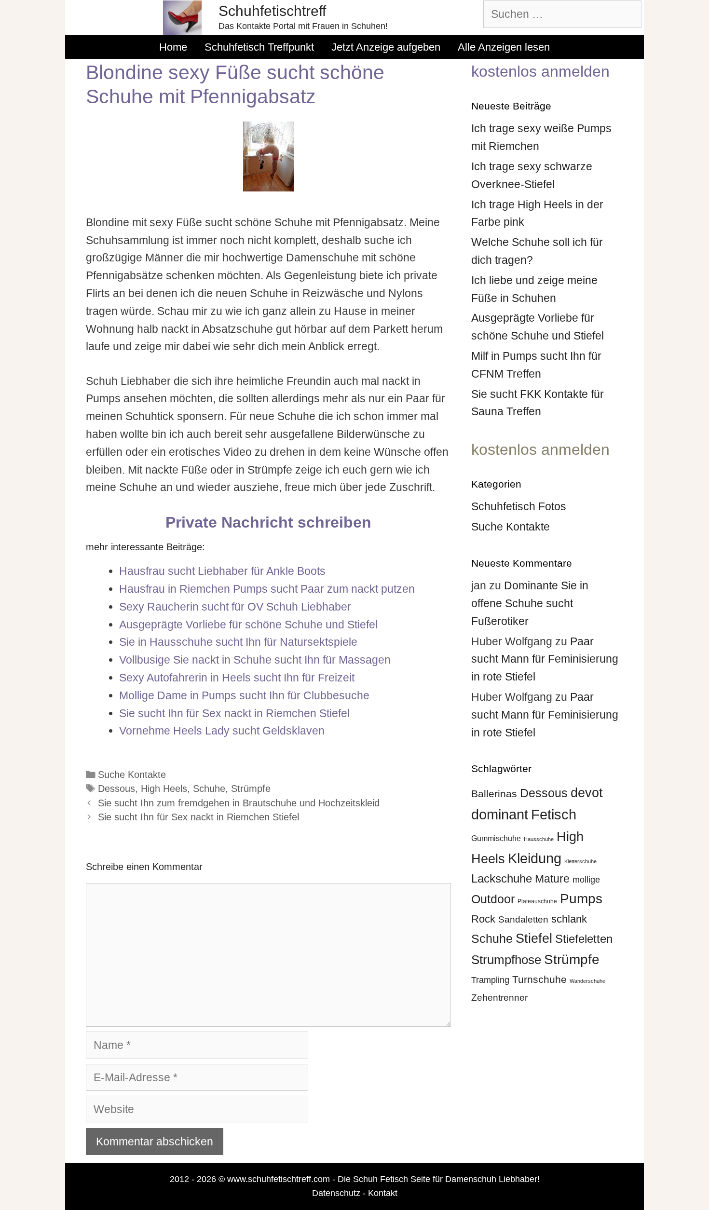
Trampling (490, 980)
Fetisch (553, 814)
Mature (552, 878)
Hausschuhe (539, 839)
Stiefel (534, 938)
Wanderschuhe (587, 981)
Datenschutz (336, 1193)
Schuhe (209, 788)
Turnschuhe (539, 979)
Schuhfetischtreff (272, 11)
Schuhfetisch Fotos (518, 506)
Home (173, 47)
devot (587, 793)
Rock (483, 919)
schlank (569, 919)
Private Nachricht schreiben (268, 522)
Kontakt (382, 1193)
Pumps (581, 898)
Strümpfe (251, 788)
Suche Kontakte (132, 774)
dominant (499, 814)
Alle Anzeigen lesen (504, 47)
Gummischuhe (496, 838)
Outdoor (493, 899)
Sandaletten (523, 919)
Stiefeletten (584, 938)
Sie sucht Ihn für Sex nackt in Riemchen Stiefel (198, 817)
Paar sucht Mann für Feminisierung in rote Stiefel (544, 659)
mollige (586, 879)
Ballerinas (494, 793)
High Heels (164, 788)
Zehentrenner (499, 997)
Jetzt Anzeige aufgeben (385, 47)
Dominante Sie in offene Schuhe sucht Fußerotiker (529, 603)
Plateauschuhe (537, 901)
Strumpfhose (506, 959)
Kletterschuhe (580, 861)
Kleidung (534, 858)
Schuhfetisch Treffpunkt (259, 47)
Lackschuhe (501, 878)
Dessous (116, 788)
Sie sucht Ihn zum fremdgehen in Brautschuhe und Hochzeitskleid (239, 803)
